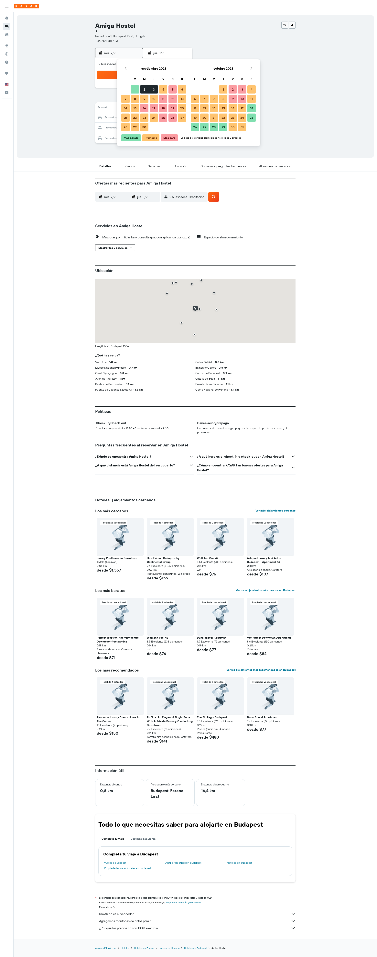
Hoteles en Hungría (169, 948)
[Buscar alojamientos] (7, 26)
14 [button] (125, 108)
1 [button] (134, 89)
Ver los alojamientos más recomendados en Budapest (261, 670)
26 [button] (172, 118)
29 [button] (135, 127)
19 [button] (172, 108)
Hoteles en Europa (144, 948)
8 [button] (135, 99)
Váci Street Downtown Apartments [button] (269, 637)
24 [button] (154, 118)
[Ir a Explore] (7, 46)
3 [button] (154, 89)
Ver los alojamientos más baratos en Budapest (266, 590)
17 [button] (153, 108)
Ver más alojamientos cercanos (275, 510)
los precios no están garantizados (183, 902)
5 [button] (173, 89)
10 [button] (154, 99)
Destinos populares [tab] (143, 839)
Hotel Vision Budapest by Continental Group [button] (163, 560)
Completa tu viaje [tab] (113, 839)
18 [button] (163, 108)
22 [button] (135, 118)
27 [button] (182, 118)
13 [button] (182, 99)
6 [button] (182, 89)
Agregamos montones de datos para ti (125, 921)
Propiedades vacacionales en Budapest (127, 868)
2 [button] (144, 89)
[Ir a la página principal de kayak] (26, 6)
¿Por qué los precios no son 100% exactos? (128, 928)
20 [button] (182, 108)
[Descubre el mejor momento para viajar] (7, 62)
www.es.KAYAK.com (105, 948)
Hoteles (125, 948)
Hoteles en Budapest (239, 862)
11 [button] (163, 99)
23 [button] (144, 118)
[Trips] (7, 73)
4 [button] (163, 89)
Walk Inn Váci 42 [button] (207, 558)
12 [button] (172, 99)
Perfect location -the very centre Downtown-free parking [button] (118, 639)
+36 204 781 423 (106, 41)
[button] (6, 6)
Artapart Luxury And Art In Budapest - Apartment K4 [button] (264, 560)
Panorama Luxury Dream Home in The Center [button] (118, 719)
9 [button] (144, 99)
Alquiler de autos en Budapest (183, 862)
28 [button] (125, 127)
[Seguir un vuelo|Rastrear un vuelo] (7, 54)
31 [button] (242, 127)
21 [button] (125, 118)
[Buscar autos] (7, 34)
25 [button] (163, 118)
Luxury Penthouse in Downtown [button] (117, 558)
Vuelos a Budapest (115, 862)
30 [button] (144, 127)
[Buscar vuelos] (7, 18)
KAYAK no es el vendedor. (116, 914)
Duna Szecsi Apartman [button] (211, 637)
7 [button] (125, 99)
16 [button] (144, 108)
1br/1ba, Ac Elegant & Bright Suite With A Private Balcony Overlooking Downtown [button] (170, 721)
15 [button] (135, 108)
